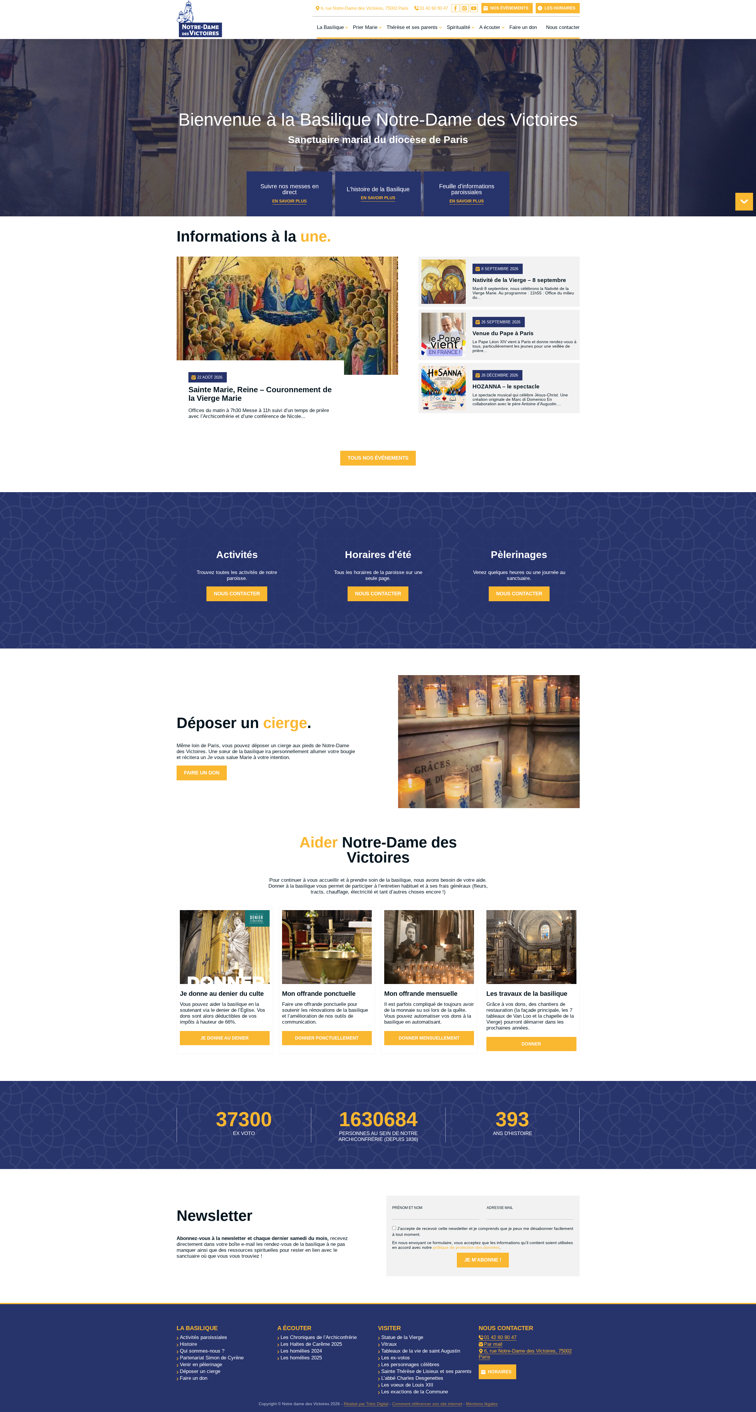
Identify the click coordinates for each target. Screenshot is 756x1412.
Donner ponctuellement (327, 1037)
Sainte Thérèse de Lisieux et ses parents (426, 1371)
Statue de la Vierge (402, 1337)
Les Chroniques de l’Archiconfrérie (319, 1337)
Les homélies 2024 (301, 1351)
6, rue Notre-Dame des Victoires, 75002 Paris (364, 8)
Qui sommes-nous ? (202, 1351)
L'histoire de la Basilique (378, 193)
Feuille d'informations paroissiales (466, 193)
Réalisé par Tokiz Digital (366, 1404)
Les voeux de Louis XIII (407, 1385)
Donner (531, 1043)
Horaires (499, 1371)
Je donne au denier (225, 1037)
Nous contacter (563, 27)
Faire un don (523, 27)
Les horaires (560, 8)
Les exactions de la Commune (414, 1392)
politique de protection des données (466, 1247)
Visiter (389, 1328)
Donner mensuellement (429, 1037)
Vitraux (389, 1344)
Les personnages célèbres (410, 1364)
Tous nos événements (378, 458)
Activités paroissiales (203, 1337)
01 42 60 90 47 (434, 8)
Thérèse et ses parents (412, 27)
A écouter (489, 27)
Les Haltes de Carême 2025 (311, 1344)
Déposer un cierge (200, 1371)
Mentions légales (482, 1404)
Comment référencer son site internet (427, 1404)
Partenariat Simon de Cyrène (212, 1358)
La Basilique (330, 27)
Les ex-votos (395, 1358)
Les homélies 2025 (301, 1358)
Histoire (188, 1344)
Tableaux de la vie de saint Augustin (420, 1351)
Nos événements (509, 8)
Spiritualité (458, 27)
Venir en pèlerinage (201, 1364)
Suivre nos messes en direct (289, 193)
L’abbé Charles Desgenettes (412, 1378)
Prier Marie (365, 27)
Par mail (493, 1344)
